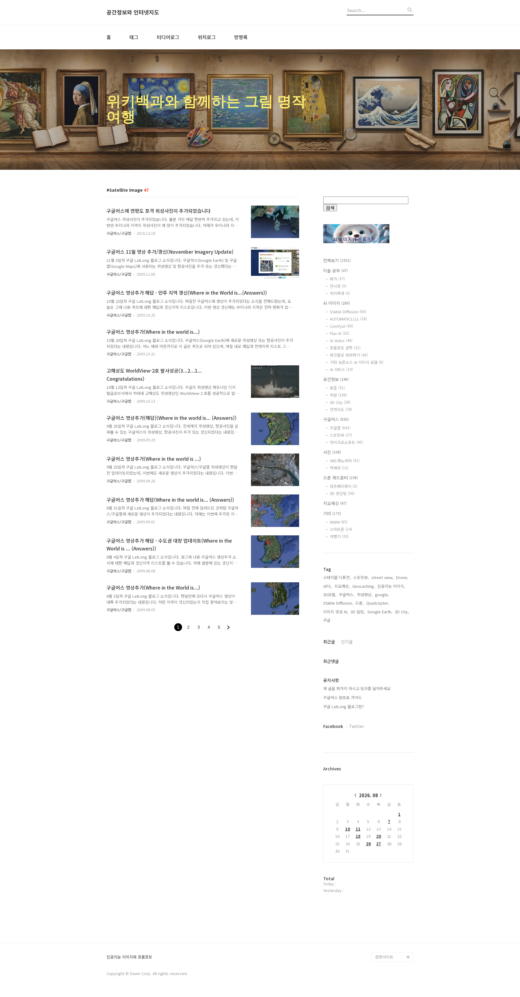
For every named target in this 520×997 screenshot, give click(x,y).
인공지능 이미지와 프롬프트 (129, 957)
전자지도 (341, 409)
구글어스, (346, 594)
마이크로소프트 (346, 442)
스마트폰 (341, 529)
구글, (327, 620)
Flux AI (339, 333)
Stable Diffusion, (338, 603)
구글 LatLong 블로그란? (343, 706)
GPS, (327, 586)
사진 (332, 452)
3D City (340, 402)
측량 (338, 395)
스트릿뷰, (361, 577)
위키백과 (340, 293)
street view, (382, 577)
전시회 (338, 286)
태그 (133, 37)
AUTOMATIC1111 (348, 319)
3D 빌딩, (358, 612)
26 (368, 844)
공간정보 (336, 379)
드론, (359, 603)
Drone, (402, 577)
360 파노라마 (345, 460)
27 (378, 844)
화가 (337, 279)
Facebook (333, 726)
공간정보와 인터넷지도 (133, 12)
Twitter (356, 726)
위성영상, (365, 594)
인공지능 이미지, (391, 586)
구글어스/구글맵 (119, 233)
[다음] (228, 627)
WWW (339, 522)
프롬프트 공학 (345, 348)
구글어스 (336, 419)
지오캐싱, (342, 586)
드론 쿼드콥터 (340, 478)
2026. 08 (368, 795)
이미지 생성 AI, (335, 612)
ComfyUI (341, 326)
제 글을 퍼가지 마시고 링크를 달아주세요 (357, 688)
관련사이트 (384, 957)
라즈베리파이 (343, 486)
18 (358, 836)
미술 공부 (335, 271)
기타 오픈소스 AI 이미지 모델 (356, 362)
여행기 (339, 536)
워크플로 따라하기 (349, 355)
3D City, (402, 612)
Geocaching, (363, 586)
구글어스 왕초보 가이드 (342, 697)
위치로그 (207, 37)
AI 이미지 (336, 303)
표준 (337, 388)
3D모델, (329, 594)
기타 (332, 513)
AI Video (341, 340)
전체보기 (337, 260)
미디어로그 (168, 37)
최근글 (329, 642)
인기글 (347, 642)
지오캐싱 (335, 503)
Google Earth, (379, 612)
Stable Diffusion (348, 311)
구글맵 (340, 428)
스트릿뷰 (341, 435)
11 (358, 829)
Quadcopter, (377, 603)
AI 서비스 (341, 369)
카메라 (339, 468)
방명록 (241, 37)
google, (382, 594)
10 (347, 829)
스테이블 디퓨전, (337, 577)
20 (378, 836)
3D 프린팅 (342, 493)
